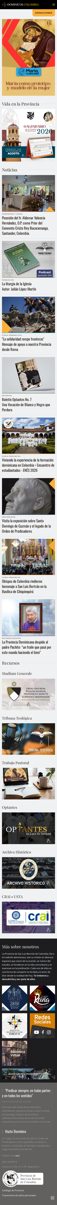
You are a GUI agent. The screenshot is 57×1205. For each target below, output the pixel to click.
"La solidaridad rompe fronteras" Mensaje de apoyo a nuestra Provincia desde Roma (26, 344)
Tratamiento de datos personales (19, 1195)
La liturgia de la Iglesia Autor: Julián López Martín (19, 286)
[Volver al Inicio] (20, 4)
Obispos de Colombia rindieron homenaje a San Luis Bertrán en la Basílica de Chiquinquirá (24, 586)
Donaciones (43, 13)
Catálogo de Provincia (13, 1190)
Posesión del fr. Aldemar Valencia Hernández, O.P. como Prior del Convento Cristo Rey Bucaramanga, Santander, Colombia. (25, 225)
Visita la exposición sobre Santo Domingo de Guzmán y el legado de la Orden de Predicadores (26, 526)
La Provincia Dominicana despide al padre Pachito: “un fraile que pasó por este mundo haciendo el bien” (26, 647)
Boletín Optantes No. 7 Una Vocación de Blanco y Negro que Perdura (26, 404)
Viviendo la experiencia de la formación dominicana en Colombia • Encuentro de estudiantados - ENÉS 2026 (28, 465)
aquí (17, 1155)
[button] (53, 4)
